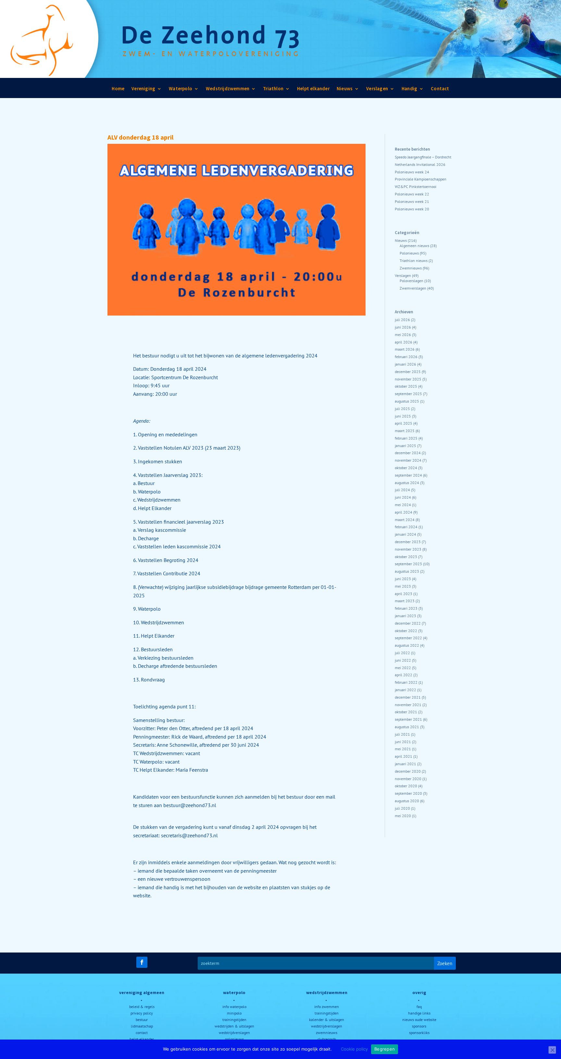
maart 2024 (405, 519)
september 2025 (408, 393)
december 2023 (408, 541)
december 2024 (408, 452)
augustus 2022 (407, 645)
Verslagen (377, 90)
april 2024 (403, 512)
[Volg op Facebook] (141, 962)
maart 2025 (405, 430)
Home (118, 90)
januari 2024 (405, 534)
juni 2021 (403, 741)
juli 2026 (402, 319)
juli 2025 (402, 408)
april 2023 (403, 593)
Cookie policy (354, 1049)
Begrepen (384, 1049)
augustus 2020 (407, 800)
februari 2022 (406, 682)
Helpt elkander (313, 90)
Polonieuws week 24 (412, 171)
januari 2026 (405, 364)
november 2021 (408, 704)
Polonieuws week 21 (412, 201)
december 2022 (408, 623)
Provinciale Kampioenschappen (420, 179)
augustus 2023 (407, 571)
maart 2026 (405, 349)
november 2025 (408, 379)
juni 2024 (403, 497)
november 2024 (408, 460)
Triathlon (273, 90)
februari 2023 (406, 608)
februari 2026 (406, 356)
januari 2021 (405, 763)
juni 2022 (403, 660)
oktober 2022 (406, 630)
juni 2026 (403, 327)
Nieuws (345, 90)
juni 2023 (403, 578)
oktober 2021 (406, 711)
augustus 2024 (407, 482)
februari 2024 (406, 526)
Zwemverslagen (413, 288)
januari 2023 (405, 615)
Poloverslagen (411, 280)
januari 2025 (405, 445)
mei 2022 (403, 667)
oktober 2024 (406, 467)
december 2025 (408, 371)
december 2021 (408, 697)
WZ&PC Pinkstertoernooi (415, 186)
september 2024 (408, 475)
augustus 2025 (407, 401)
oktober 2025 (406, 386)
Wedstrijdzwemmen (227, 90)
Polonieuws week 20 (412, 208)
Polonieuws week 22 (412, 194)
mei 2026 (403, 334)
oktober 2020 (406, 785)
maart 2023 (405, 600)
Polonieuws (409, 253)
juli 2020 (402, 808)
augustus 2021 (407, 726)
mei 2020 (403, 815)
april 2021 (403, 756)
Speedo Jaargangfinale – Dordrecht (423, 157)
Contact (440, 90)
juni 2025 (403, 416)
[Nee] (552, 1050)
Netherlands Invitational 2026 (420, 164)
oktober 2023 (406, 556)
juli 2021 (402, 734)
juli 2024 (402, 489)
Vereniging (143, 90)
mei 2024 (403, 504)
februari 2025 (406, 438)
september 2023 (408, 563)
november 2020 (408, 778)
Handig (409, 90)
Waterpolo (180, 90)
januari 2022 (405, 689)
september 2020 (408, 793)
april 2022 (403, 674)
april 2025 (403, 423)
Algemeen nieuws (414, 245)
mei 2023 (403, 586)
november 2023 (408, 549)
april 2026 (403, 342)
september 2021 (408, 719)
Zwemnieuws (411, 268)
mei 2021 (403, 748)
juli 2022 (402, 652)
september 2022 (408, 637)
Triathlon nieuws (414, 260)
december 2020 (408, 771)
